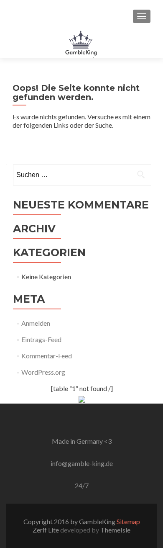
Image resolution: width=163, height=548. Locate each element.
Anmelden (35, 323)
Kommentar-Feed (46, 356)
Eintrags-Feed (41, 339)
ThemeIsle (115, 530)
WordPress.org (43, 372)
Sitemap (128, 521)
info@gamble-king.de (82, 463)
